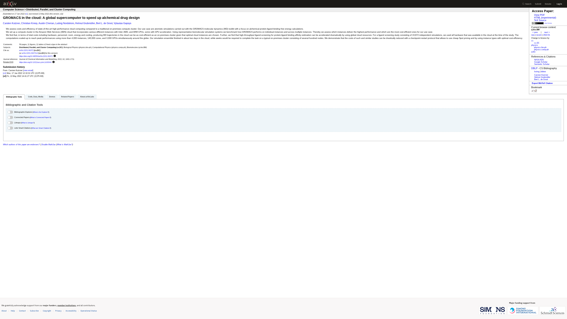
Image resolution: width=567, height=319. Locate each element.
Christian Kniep (29, 23)
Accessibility (71, 311)
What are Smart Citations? (41, 128)
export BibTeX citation (542, 83)
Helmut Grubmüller (85, 23)
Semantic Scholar (541, 64)
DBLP (534, 68)
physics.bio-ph (540, 47)
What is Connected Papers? (40, 117)
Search (528, 4)
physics (534, 45)
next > (547, 32)
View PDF (539, 15)
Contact (22, 311)
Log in (559, 4)
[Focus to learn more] (54, 56)
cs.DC (536, 43)
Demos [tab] (52, 97)
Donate (548, 4)
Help (13, 311)
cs (532, 41)
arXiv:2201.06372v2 (30, 53)
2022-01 (546, 35)
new (533, 35)
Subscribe (34, 311)
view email (28, 70)
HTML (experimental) (545, 17)
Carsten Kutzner (11, 23)
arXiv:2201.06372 (26, 50)
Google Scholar (540, 62)
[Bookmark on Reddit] (535, 91)
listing (536, 71)
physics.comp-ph (541, 49)
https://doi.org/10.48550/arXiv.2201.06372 (36, 56)
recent (539, 35)
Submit (538, 4)
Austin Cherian (46, 23)
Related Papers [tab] (67, 97)
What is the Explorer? (41, 112)
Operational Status (88, 310)
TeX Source (540, 20)
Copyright (47, 311)
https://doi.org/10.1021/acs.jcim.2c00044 (35, 62)
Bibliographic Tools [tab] (14, 97)
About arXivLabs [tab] (87, 97)
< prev (535, 32)
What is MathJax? (64, 144)
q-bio (533, 52)
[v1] (4, 73)
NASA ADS (539, 60)
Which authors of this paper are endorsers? (21, 144)
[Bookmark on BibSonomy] (532, 91)
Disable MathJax (48, 144)
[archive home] (10, 4)
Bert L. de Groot (104, 23)
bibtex (543, 71)
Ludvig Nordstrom (64, 23)
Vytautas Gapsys (122, 23)
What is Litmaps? (28, 123)
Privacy (58, 311)
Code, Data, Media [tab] (35, 97)
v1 (26, 14)
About (4, 311)
